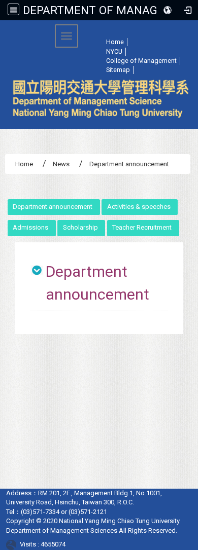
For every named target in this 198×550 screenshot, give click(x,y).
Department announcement (52, 206)
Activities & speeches (139, 206)
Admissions (30, 227)
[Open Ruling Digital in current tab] (13, 544)
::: (82, 32)
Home (24, 164)
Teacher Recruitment (142, 227)
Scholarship (80, 227)
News (61, 164)
